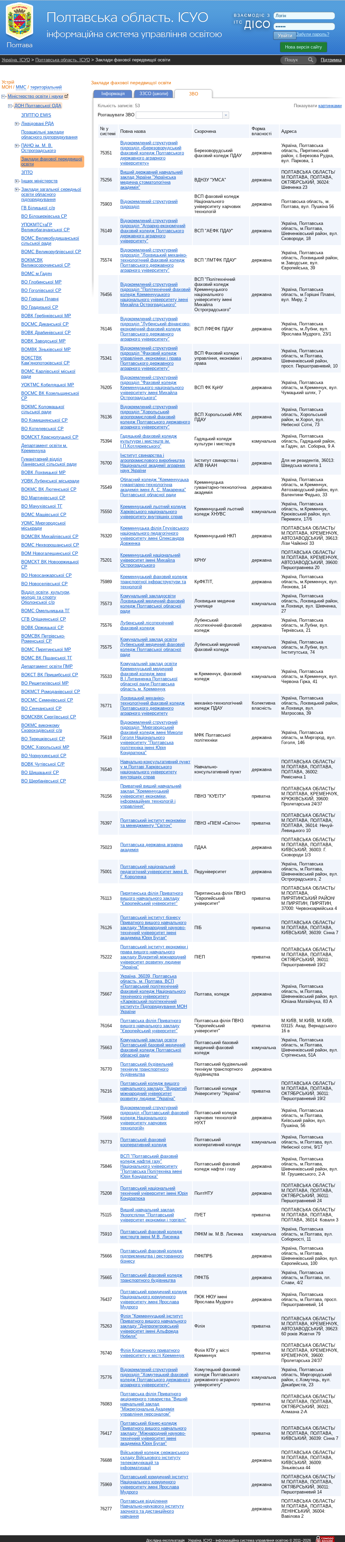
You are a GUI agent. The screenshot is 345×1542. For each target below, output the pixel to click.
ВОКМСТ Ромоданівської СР (50, 691)
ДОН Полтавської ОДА (37, 105)
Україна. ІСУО (16, 59)
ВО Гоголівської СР (41, 290)
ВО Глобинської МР (41, 282)
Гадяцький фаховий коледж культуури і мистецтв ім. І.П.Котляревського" (148, 441)
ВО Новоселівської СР (44, 583)
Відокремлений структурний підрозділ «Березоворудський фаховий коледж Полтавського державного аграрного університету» (152, 153)
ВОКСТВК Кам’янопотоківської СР (45, 360)
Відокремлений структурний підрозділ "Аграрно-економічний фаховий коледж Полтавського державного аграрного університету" (152, 230)
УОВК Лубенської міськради (50, 480)
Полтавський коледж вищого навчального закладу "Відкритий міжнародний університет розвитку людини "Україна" (153, 1091)
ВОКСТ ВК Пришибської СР (49, 674)
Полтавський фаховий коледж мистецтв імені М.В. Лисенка (151, 1234)
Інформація (113, 93)
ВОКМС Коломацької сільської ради (42, 409)
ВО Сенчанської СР (41, 708)
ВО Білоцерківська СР (44, 216)
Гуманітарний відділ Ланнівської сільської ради (48, 461)
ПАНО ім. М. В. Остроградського (38, 148)
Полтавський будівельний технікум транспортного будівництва (146, 1069)
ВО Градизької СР (39, 307)
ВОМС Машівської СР (43, 514)
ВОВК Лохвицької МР (43, 472)
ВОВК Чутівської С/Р (43, 764)
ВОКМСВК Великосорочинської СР (45, 263)
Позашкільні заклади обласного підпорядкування (49, 134)
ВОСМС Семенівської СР (47, 700)
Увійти (285, 35)
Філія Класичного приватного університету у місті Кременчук (152, 1353)
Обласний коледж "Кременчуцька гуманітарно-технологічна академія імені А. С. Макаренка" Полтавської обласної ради (154, 487)
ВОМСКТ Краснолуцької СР (50, 437)
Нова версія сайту (303, 47)
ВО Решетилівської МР (45, 683)
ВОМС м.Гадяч (36, 273)
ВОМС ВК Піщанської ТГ (46, 657)
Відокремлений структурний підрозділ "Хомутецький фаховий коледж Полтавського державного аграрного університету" (155, 1377)
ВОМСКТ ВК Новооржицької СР (50, 564)
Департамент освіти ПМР (47, 666)
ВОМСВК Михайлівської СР (50, 536)
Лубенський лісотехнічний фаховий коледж (147, 625)
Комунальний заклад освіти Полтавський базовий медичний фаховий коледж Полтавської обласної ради (152, 1047)
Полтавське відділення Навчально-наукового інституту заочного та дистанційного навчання (152, 1509)
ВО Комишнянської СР (44, 420)
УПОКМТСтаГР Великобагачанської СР (45, 227)
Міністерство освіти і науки (35, 96)
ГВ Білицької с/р (38, 207)
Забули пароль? (312, 34)
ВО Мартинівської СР (43, 497)
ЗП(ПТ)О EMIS (36, 115)
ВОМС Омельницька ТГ (45, 610)
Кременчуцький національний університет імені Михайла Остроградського (150, 560)
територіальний (46, 87)
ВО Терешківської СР (43, 738)
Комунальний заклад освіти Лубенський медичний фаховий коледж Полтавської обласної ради (152, 647)
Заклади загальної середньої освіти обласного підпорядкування (51, 194)
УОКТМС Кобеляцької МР (47, 384)
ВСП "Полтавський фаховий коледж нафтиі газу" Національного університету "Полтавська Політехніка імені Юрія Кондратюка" (151, 1166)
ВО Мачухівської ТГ (41, 506)
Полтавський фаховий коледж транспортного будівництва (151, 1278)
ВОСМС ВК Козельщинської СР (50, 396)
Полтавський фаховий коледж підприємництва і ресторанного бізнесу (152, 1256)
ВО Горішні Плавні (40, 298)
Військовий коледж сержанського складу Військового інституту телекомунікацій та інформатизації (154, 1460)
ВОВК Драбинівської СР (46, 332)
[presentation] (226, 115)
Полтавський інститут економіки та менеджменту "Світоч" (153, 823)
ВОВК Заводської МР (43, 341)
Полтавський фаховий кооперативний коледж (143, 1142)
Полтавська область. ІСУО (62, 59)
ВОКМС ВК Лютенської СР (48, 489)
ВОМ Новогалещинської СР (49, 553)
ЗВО (193, 93)
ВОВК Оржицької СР (42, 627)
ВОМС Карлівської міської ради (48, 374)
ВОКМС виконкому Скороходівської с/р (41, 728)
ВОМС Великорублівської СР (51, 251)
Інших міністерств (39, 180)
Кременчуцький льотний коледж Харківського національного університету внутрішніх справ (153, 511)
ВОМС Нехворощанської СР (50, 544)
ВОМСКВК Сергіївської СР (48, 716)
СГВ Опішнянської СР (43, 619)
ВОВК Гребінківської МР (46, 315)
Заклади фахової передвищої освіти (51, 161)
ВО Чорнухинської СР (43, 755)
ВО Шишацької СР (40, 772)
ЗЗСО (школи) (153, 93)
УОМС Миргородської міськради (43, 526)
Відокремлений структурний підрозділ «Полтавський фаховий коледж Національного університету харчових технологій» (154, 1117)
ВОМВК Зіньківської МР (46, 349)
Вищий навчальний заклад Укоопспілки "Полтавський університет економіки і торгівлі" (153, 1214)
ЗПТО (27, 172)
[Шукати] (310, 60)
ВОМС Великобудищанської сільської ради (50, 241)
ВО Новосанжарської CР (46, 575)
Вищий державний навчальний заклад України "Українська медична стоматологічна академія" (151, 180)
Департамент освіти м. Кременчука (44, 448)
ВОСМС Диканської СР (45, 324)
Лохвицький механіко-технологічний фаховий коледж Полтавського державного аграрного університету (152, 705)
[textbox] (179, 115)
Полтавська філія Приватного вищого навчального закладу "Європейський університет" (150, 1025)
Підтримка (331, 59)
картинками (330, 105)
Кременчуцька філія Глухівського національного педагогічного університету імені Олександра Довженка (154, 536)
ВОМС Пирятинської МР (46, 649)
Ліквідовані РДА (37, 123)
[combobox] (182, 115)
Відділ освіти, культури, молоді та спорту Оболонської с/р (45, 597)
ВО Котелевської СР (42, 428)
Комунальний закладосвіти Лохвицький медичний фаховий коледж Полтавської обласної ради (152, 603)
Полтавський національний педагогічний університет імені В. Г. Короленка (154, 871)
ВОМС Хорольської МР (45, 747)
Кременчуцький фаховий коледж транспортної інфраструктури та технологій (153, 581)
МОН (7, 87)
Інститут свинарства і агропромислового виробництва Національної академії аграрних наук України (152, 463)
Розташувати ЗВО (117, 114)
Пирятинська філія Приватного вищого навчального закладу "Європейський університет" (151, 898)
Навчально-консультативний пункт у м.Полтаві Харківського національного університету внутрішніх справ (155, 769)
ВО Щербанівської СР (43, 780)
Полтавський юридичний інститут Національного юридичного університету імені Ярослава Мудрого (154, 1484)
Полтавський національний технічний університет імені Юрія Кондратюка (154, 1193)
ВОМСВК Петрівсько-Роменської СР (43, 638)
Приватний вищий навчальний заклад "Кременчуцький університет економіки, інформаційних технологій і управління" (150, 796)
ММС (21, 87)
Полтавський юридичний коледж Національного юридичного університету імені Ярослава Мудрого (153, 1299)
